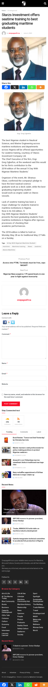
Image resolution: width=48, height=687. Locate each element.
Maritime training (18, 246)
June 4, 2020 (28, 33)
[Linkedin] (23, 87)
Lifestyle (20, 596)
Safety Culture (22, 628)
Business (5, 607)
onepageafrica (14, 33)
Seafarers (21, 632)
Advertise (13, 672)
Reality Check (22, 625)
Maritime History (24, 604)
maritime (6, 246)
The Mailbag (38, 604)
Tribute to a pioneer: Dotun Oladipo (17, 509)
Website (5, 384)
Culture (4, 621)
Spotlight (36, 596)
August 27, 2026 (9, 512)
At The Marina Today (7, 597)
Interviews (6, 630)
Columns (5, 618)
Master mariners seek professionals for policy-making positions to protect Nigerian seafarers (28, 450)
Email (5, 373)
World (35, 630)
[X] (15, 87)
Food (4, 627)
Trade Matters (38, 607)
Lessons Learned (5, 634)
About (4, 672)
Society (20, 635)
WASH (35, 616)
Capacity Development (7, 611)
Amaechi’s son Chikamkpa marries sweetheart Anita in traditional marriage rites (28, 462)
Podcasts (21, 622)
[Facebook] (6, 87)
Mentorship (21, 607)
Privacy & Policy (25, 672)
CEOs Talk (6, 615)
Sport (35, 593)
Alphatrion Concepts (35, 677)
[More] (40, 87)
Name (5, 363)
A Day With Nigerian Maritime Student (21, 243)
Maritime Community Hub (23, 600)
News (30, 246)
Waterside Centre (37, 620)
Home (4, 10)
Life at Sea (21, 593)
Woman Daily (38, 627)
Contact (36, 672)
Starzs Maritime (9, 250)
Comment (6, 334)
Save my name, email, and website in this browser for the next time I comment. (24, 396)
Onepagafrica (11, 677)
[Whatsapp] (32, 87)
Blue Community (8, 601)
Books (4, 604)
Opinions (20, 613)
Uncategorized (12, 10)
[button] (5, 322)
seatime (38, 246)
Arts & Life (6, 593)
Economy (5, 624)
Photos (20, 619)
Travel (35, 610)
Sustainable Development (38, 600)
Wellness (36, 624)
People (20, 616)
